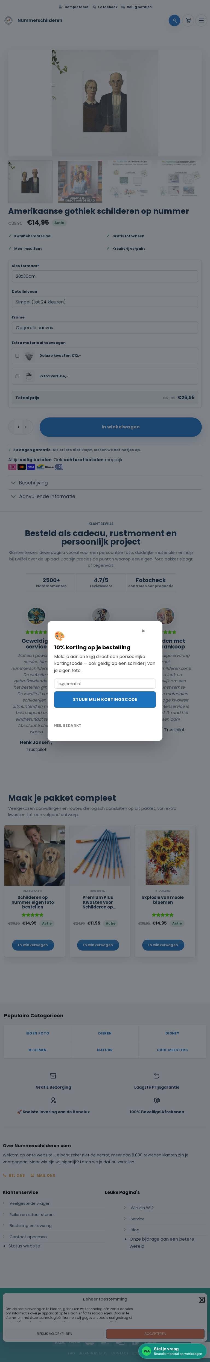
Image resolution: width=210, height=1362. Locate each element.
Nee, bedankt (67, 725)
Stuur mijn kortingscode (105, 699)
